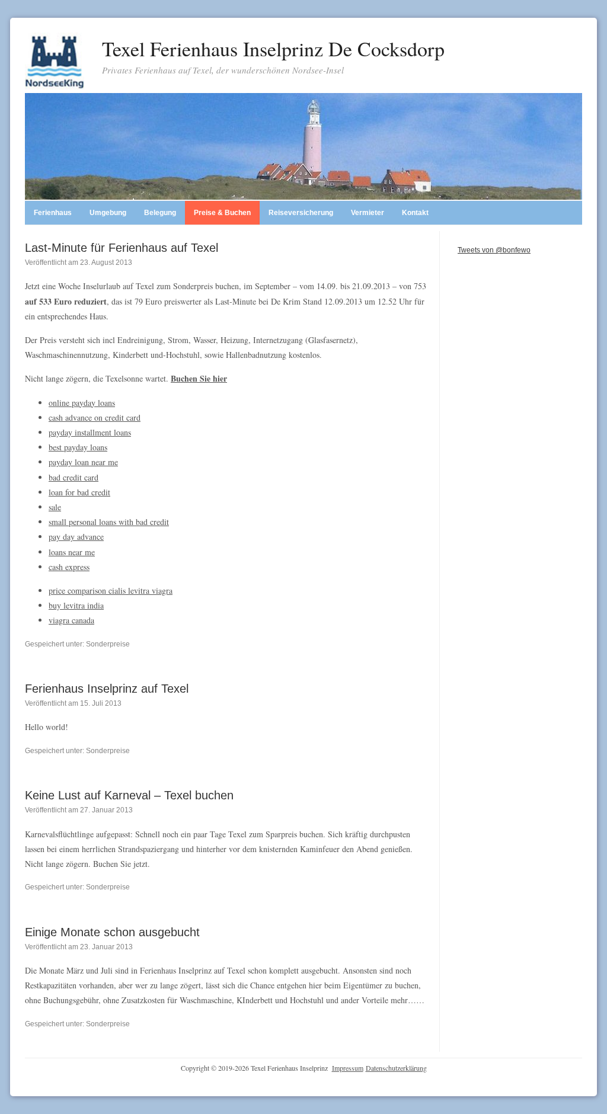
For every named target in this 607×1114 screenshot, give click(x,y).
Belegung (160, 213)
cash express (69, 566)
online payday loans (82, 402)
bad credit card (73, 477)
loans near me (72, 552)
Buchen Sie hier (199, 378)
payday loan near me (83, 462)
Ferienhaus (53, 213)
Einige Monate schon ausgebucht (112, 932)
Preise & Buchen (222, 213)
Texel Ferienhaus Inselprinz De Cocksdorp (273, 49)
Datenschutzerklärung (396, 1068)
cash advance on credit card (94, 417)
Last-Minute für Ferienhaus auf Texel (121, 247)
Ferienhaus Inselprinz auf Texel (107, 688)
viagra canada (71, 620)
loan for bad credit (79, 492)
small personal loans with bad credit (109, 521)
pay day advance (76, 536)
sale (55, 507)
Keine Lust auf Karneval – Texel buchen (129, 795)
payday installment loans (90, 432)
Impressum (347, 1068)
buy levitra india (76, 605)
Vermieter (367, 213)
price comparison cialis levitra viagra (110, 590)
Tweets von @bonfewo (494, 250)
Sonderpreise (108, 644)
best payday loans (78, 447)
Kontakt (415, 213)
